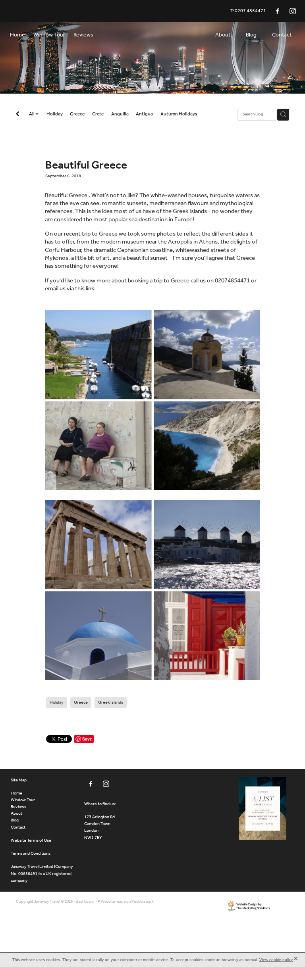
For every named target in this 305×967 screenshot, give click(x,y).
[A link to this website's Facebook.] (277, 11)
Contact (18, 827)
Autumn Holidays (178, 114)
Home (16, 793)
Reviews (18, 806)
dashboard (85, 902)
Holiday (54, 114)
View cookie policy (276, 959)
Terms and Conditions (30, 853)
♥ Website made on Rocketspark (126, 902)
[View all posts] (17, 114)
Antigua (144, 114)
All (32, 114)
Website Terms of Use (31, 840)
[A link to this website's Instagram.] (292, 11)
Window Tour (23, 800)
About (16, 813)
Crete (98, 114)
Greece (77, 114)
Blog (15, 820)
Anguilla (120, 114)
